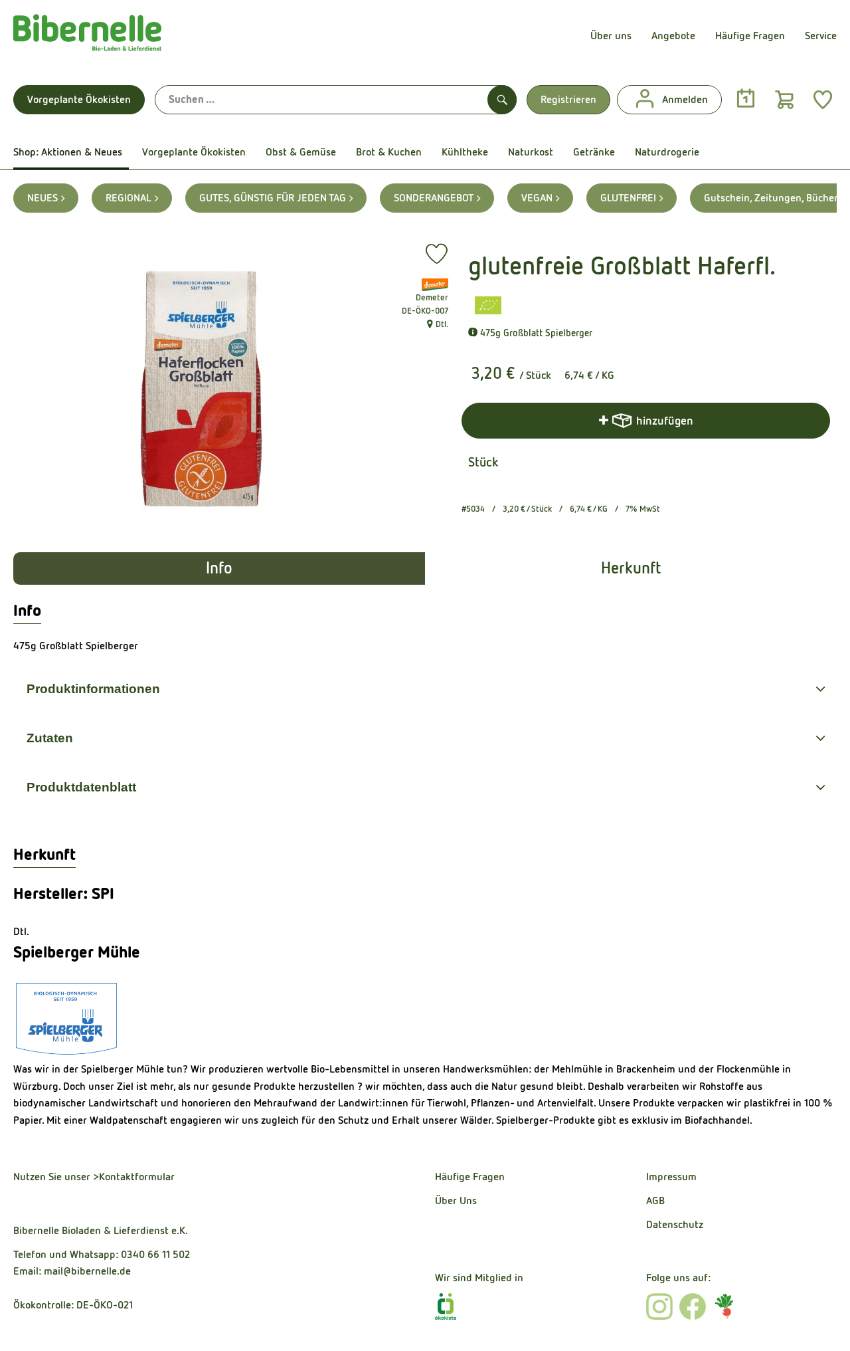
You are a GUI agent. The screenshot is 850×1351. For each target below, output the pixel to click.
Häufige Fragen (750, 35)
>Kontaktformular (134, 1176)
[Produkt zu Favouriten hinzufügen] (436, 253)
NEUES (42, 197)
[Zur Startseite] (87, 35)
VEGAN (536, 197)
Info (219, 568)
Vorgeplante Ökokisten (79, 99)
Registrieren (568, 99)
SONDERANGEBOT (433, 197)
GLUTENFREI (628, 197)
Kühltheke (465, 152)
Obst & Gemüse (301, 152)
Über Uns (456, 1200)
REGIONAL (128, 197)
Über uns (611, 35)
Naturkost (530, 152)
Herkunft (631, 568)
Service (821, 35)
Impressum (671, 1176)
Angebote (673, 35)
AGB (655, 1200)
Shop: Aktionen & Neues (67, 152)
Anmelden (685, 99)
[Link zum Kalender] (746, 99)
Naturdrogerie (667, 152)
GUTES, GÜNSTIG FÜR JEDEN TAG (272, 197)
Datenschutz (674, 1224)
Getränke (594, 152)
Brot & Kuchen (389, 152)
